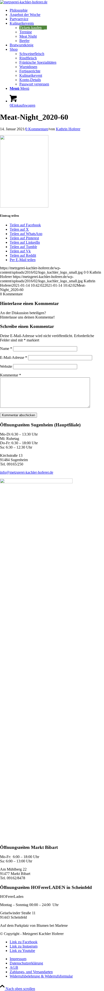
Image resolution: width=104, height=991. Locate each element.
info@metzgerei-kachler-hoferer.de (26, 472)
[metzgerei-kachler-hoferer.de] (23, 2)
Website (6, 366)
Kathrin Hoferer (68, 129)
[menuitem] (57, 10)
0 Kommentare (36, 129)
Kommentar (10, 375)
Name (6, 349)
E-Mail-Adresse (13, 357)
